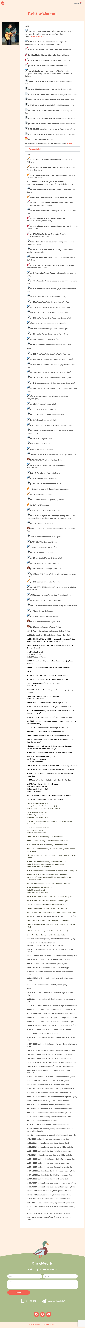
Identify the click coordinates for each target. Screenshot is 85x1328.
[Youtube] (48, 1314)
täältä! (69, 143)
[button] (2, 3)
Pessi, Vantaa (36, 654)
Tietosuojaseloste (49, 1324)
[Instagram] (42, 1314)
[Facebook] (36, 1314)
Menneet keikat (35, 149)
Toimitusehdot (35, 1324)
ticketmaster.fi (37, 36)
